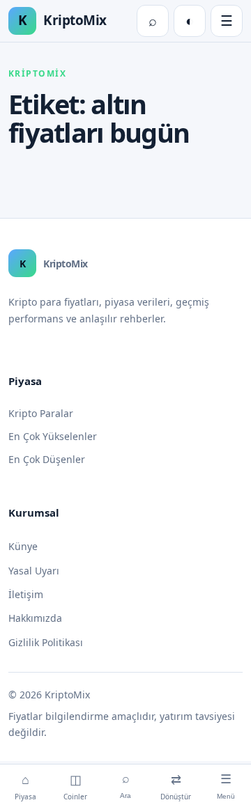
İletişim (25, 594)
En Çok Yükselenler (52, 436)
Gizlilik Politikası (45, 642)
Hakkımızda (35, 618)
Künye (23, 546)
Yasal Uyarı (33, 570)
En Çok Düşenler (46, 459)
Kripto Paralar (40, 413)
